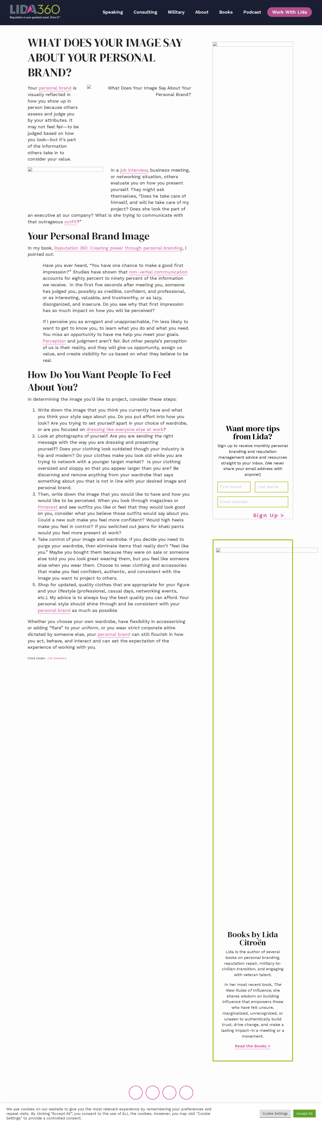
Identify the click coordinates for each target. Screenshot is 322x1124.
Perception (54, 341)
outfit (70, 221)
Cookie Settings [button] (275, 1113)
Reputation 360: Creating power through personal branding (118, 248)
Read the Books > (252, 1046)
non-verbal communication (158, 271)
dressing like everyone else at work (125, 429)
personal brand (55, 87)
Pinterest (48, 507)
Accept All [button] (304, 1113)
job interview (133, 170)
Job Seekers (57, 658)
